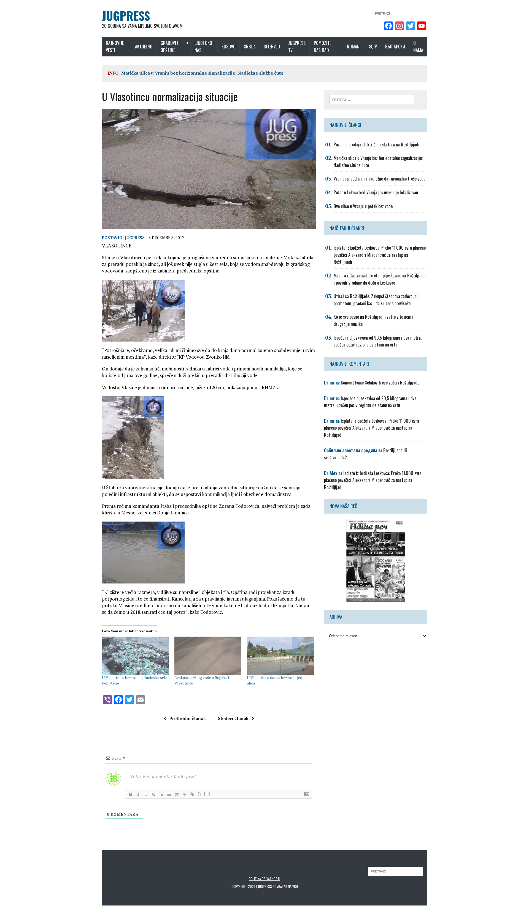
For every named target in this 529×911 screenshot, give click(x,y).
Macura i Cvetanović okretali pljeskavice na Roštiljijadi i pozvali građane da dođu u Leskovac (380, 279)
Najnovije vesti (115, 46)
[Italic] (138, 794)
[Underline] (146, 794)
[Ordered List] (161, 794)
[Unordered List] (169, 794)
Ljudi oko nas (203, 46)
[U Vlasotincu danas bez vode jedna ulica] (280, 656)
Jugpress (135, 237)
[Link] (192, 794)
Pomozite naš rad (322, 46)
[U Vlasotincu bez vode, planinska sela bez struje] (135, 656)
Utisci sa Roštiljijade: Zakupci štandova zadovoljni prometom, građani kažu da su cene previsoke (376, 300)
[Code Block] (184, 794)
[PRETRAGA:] (395, 871)
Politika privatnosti (264, 878)
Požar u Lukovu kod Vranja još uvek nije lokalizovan (376, 192)
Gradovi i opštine (169, 46)
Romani (354, 46)
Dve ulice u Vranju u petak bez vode (363, 206)
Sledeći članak (233, 718)
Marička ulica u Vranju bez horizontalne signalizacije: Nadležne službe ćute (202, 73)
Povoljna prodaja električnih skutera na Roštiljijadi (376, 144)
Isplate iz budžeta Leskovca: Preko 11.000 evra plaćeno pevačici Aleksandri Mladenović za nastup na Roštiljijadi (380, 254)
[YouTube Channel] (421, 26)
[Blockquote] (177, 794)
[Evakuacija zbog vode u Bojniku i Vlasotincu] (207, 656)
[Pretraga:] (399, 13)
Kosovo (229, 46)
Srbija (250, 46)
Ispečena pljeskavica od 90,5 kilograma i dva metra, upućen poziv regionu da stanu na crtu (378, 341)
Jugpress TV (297, 46)
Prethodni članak (187, 718)
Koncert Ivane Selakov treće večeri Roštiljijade (380, 382)
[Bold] (130, 794)
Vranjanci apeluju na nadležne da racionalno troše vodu (379, 178)
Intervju (272, 46)
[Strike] (154, 794)
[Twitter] (410, 26)
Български (395, 46)
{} (199, 794)
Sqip (373, 46)
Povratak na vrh (285, 886)
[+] (207, 794)
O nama (418, 46)
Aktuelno (143, 46)
